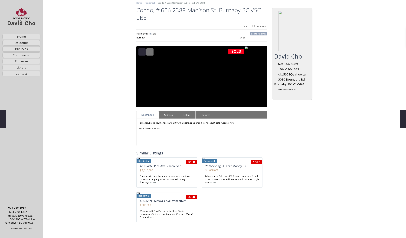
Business (21, 49)
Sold (153, 33)
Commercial (21, 55)
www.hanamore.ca (287, 89)
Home (21, 36)
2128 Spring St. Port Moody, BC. (226, 166)
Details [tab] (186, 114)
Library (21, 67)
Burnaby (140, 37)
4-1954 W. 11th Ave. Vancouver (160, 166)
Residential (21, 43)
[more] (153, 182)
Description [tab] (147, 114)
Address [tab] (168, 114)
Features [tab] (205, 114)
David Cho (288, 56)
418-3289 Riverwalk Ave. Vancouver (163, 201)
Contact (21, 74)
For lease (21, 61)
